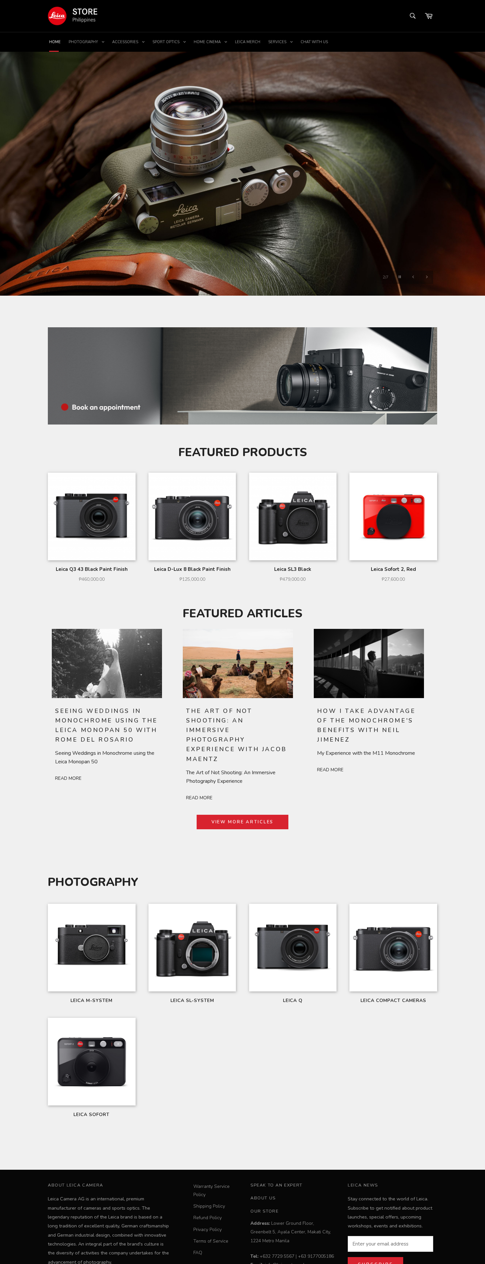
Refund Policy (207, 1218)
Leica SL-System (192, 1000)
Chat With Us (314, 42)
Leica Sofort (92, 1114)
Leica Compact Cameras (393, 1000)
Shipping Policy (209, 1206)
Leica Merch (247, 42)
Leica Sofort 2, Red (393, 569)
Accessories (125, 42)
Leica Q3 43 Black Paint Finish (92, 569)
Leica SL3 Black (292, 569)
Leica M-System (92, 1000)
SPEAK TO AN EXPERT (276, 1185)
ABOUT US (263, 1198)
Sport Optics (166, 42)
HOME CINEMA (208, 42)
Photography (84, 42)
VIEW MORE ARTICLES (242, 822)
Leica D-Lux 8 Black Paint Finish (192, 569)
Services (277, 42)
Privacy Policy (207, 1229)
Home (55, 42)
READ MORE (68, 778)
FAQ (197, 1252)
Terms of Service (210, 1241)
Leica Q (293, 1000)
